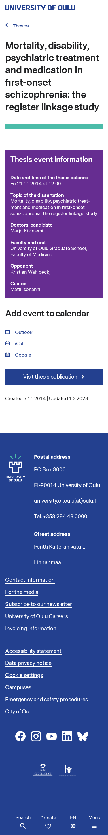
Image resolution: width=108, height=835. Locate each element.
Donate (48, 818)
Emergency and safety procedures (46, 699)
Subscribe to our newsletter (38, 604)
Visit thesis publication (51, 377)
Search (23, 818)
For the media (21, 592)
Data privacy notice (28, 663)
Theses (21, 26)
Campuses (18, 687)
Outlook (24, 333)
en (78, 825)
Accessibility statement (33, 651)
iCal (19, 344)
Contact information (30, 580)
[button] (94, 822)
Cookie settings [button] (24, 675)
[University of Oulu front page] (53, 6)
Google (23, 355)
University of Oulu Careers (36, 616)
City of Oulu (19, 711)
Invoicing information (30, 628)
